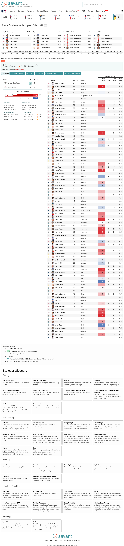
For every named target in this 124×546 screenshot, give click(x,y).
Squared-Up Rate (100, 434)
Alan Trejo (58, 117)
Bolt (34, 522)
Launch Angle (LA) (39, 381)
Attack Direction (38, 434)
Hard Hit (13, 349)
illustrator (12, 11)
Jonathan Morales (60, 114)
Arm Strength (37, 491)
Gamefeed (21, 11)
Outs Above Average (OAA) (11, 503)
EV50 (4, 404)
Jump (96, 491)
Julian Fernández (75, 35)
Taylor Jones (45, 38)
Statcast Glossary (15, 370)
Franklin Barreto (60, 148)
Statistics (90, 11)
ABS (83, 11)
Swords (35, 448)
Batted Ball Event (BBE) (41, 390)
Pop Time (6, 491)
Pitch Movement (38, 465)
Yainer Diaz (44, 35)
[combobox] (103, 4)
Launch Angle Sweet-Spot (11, 390)
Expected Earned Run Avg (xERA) (44, 476)
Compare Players (71, 11)
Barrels (66, 381)
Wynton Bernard (15, 35)
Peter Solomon (105, 35)
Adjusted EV (37, 404)
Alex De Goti (58, 99)
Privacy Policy (58, 540)
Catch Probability (69, 503)
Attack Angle (98, 423)
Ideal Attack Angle (9, 434)
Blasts (5, 448)
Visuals (61, 11)
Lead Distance (68, 491)
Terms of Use (48, 540)
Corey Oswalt (105, 41)
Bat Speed (6, 423)
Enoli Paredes (74, 48)
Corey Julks (13, 48)
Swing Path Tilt (69, 434)
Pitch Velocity (7, 465)
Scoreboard (30, 11)
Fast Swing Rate (38, 423)
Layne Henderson (106, 44)
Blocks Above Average (101, 503)
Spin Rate (97, 465)
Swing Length (68, 423)
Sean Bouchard (45, 48)
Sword (12, 356)
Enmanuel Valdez (60, 108)
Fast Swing (14, 354)
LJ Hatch (57, 89)
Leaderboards (102, 11)
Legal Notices (68, 540)
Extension (6, 476)
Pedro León (13, 44)
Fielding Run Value (39, 503)
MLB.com (77, 540)
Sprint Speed (7, 522)
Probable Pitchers (43, 11)
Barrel (14, 351)
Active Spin (67, 465)
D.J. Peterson (59, 111)
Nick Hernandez (106, 48)
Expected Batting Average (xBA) (74, 390)
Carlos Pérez (14, 41)
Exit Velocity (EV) (8, 381)
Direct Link (5, 70)
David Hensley (59, 127)
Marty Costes (14, 38)
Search (53, 11)
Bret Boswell (58, 93)
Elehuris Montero (60, 133)
